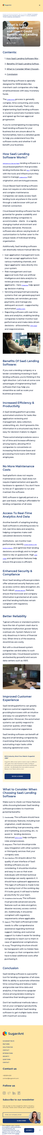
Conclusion (12, 74)
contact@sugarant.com (11, 1078)
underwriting (11, 99)
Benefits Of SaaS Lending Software (24, 64)
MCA (28, 170)
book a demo (17, 776)
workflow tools (20, 309)
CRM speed (33, 326)
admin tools (18, 837)
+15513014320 (7, 1075)
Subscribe (21, 1121)
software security (20, 590)
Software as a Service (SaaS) (11, 163)
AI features (25, 285)
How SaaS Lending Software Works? (24, 58)
